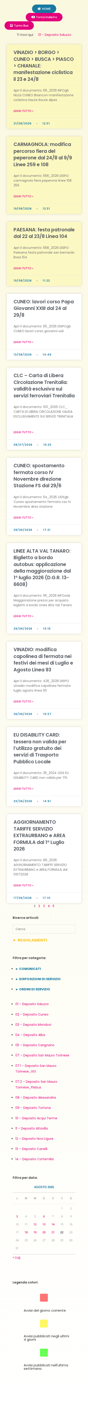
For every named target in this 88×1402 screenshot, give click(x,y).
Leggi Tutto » (23, 111)
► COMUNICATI (28, 969)
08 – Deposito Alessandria (35, 1097)
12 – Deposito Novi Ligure (34, 1138)
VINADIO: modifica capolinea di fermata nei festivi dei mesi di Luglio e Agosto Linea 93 (43, 659)
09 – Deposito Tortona (33, 1107)
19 (35, 1232)
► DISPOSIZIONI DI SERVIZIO (38, 979)
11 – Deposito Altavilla (31, 1128)
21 (53, 1232)
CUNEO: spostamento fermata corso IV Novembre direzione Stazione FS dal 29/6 (39, 475)
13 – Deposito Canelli (31, 1149)
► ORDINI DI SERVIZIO (32, 989)
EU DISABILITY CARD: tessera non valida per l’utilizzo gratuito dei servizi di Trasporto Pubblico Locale (40, 748)
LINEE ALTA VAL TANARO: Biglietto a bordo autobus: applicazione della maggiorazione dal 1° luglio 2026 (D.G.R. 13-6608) (42, 568)
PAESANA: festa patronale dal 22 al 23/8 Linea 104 (44, 233)
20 (44, 1232)
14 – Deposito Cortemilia (34, 1159)
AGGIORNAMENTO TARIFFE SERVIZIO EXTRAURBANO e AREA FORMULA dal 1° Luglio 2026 (39, 835)
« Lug (16, 1257)
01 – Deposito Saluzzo (32, 1004)
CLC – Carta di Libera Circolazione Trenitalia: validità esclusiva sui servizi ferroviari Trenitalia (44, 385)
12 (35, 1224)
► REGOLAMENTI (30, 940)
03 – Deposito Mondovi (33, 1024)
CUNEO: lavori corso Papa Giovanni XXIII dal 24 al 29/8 (44, 308)
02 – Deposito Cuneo (32, 1014)
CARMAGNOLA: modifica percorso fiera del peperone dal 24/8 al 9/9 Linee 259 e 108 (43, 154)
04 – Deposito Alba (30, 1035)
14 (53, 1224)
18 (26, 1232)
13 (44, 1224)
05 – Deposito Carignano (34, 1045)
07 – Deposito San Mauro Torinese (42, 1055)
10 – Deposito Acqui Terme (36, 1118)
